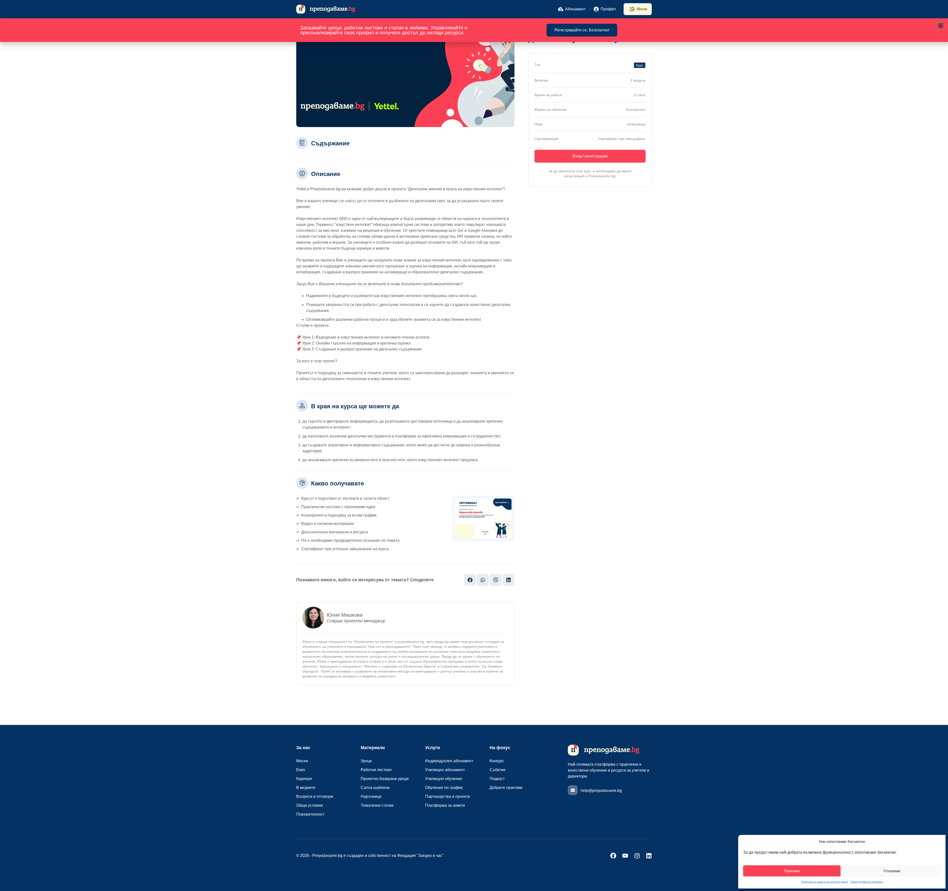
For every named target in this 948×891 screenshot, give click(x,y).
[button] (940, 25)
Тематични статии (377, 805)
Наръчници (371, 796)
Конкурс (497, 761)
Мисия (302, 761)
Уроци (366, 761)
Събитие (498, 770)
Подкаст (497, 779)
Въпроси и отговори (314, 796)
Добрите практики (506, 787)
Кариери (304, 779)
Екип (300, 770)
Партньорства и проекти (447, 796)
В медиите (306, 787)
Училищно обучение (443, 779)
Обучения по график (444, 787)
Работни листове (376, 770)
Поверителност (310, 814)
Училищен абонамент (445, 770)
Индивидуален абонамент (449, 761)
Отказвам (892, 871)
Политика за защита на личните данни (824, 881)
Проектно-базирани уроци (385, 779)
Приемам (792, 871)
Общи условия (309, 805)
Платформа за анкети (445, 805)
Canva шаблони (375, 787)
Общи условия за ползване (866, 881)
